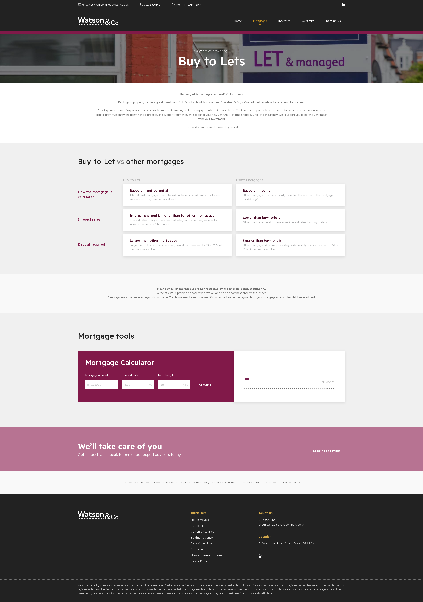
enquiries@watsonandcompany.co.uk (105, 4)
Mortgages (260, 21)
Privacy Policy (199, 561)
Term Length (166, 375)
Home (238, 21)
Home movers (200, 519)
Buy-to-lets (197, 525)
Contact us (197, 549)
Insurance (284, 21)
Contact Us (333, 21)
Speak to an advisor (326, 450)
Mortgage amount (96, 375)
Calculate (205, 384)
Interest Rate (130, 375)
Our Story (308, 21)
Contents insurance (202, 531)
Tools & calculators (202, 543)
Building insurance (202, 537)
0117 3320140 (152, 4)
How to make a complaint (207, 555)
